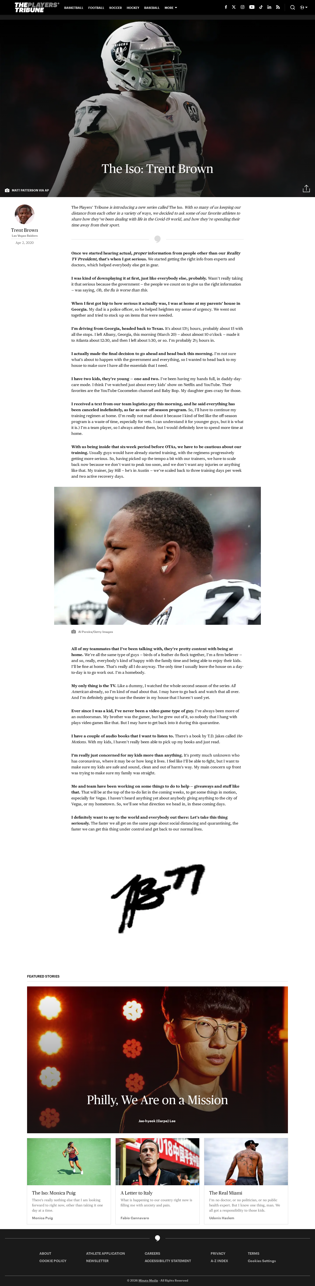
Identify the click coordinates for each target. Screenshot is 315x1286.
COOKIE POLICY (52, 1261)
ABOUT (45, 1253)
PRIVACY (218, 1253)
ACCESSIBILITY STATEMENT (168, 1261)
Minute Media (148, 1280)
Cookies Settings (262, 1261)
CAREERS (152, 1253)
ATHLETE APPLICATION (105, 1253)
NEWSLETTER (97, 1261)
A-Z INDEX (219, 1261)
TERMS (253, 1253)
